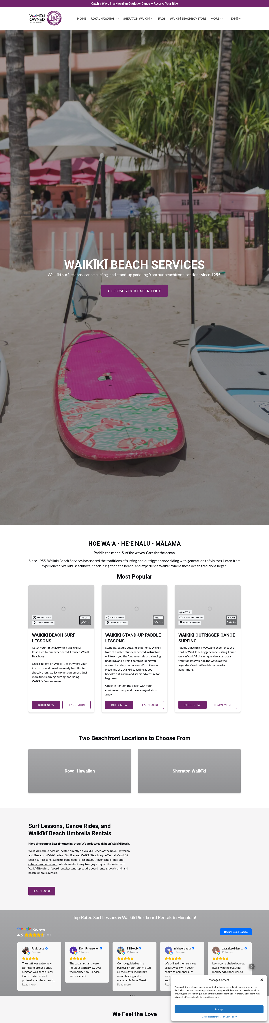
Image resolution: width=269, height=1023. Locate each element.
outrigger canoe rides (104, 859)
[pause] (134, 519)
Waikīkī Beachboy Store (188, 18)
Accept (219, 1009)
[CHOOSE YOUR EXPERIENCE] (134, 279)
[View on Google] (25, 950)
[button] (262, 980)
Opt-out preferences (211, 1016)
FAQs (161, 18)
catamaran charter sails (42, 864)
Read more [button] (29, 984)
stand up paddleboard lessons (71, 859)
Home (81, 18)
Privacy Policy (230, 1016)
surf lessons (44, 859)
